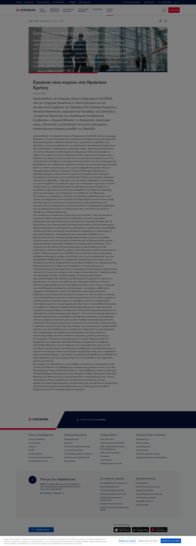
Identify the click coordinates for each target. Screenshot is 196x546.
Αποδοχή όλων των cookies (171, 541)
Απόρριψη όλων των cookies (147, 541)
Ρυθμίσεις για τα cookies (127, 541)
